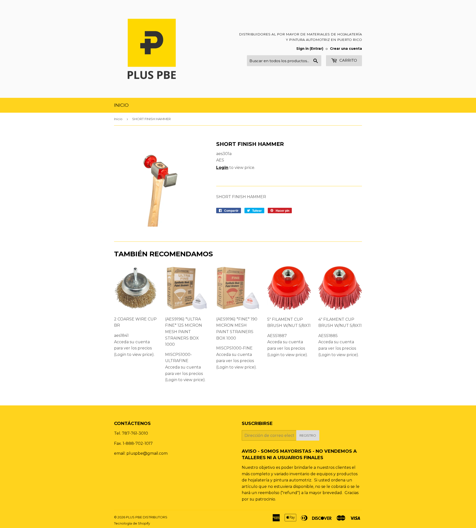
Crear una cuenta (346, 49)
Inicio (121, 105)
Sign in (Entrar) (309, 49)
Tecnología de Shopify (132, 523)
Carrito (347, 60)
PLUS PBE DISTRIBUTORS (146, 517)
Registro (307, 435)
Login (222, 167)
